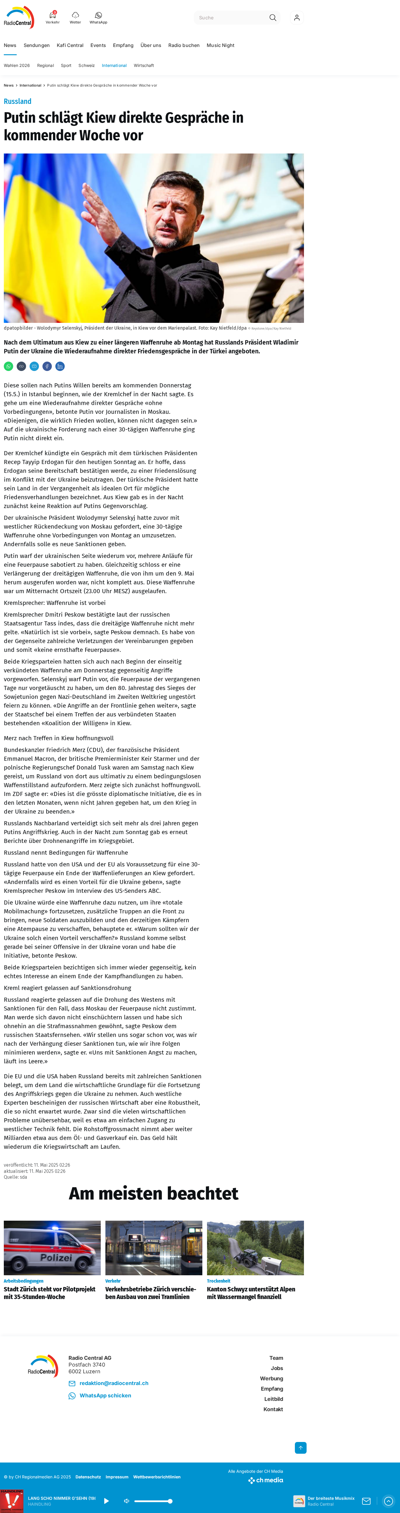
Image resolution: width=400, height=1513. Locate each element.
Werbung (271, 1378)
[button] (98, 17)
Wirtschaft (144, 65)
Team (276, 1358)
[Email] (34, 366)
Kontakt (273, 1409)
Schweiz (86, 65)
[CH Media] (255, 1479)
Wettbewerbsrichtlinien (157, 1476)
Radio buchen (184, 45)
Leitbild (273, 1399)
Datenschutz (88, 1476)
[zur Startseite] (19, 17)
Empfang (123, 45)
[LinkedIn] (60, 366)
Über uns (151, 45)
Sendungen (37, 45)
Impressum (117, 1476)
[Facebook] (47, 366)
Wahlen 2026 (17, 65)
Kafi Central (70, 45)
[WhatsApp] (8, 366)
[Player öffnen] (388, 1501)
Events (98, 45)
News (10, 45)
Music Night (220, 45)
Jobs (277, 1368)
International (114, 65)
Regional (45, 65)
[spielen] (106, 1501)
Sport (66, 65)
